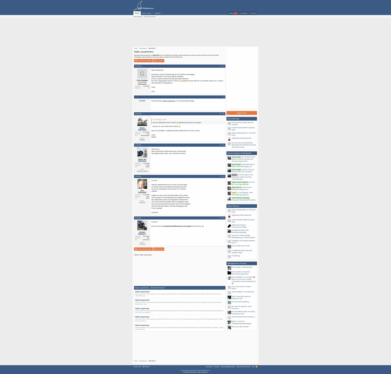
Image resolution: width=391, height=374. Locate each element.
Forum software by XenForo (195, 370)
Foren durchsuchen (149, 16)
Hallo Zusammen (142, 292)
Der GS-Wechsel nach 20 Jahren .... (244, 317)
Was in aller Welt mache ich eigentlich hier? (241, 297)
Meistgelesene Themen (237, 263)
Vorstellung (236, 256)
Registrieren (242, 113)
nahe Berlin (146, 240)
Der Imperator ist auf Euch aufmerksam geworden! (241, 273)
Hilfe (253, 367)
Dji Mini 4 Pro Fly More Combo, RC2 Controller (243, 170)
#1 (223, 66)
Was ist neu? (146, 13)
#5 (223, 218)
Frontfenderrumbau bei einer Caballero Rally (242, 251)
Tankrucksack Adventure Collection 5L (242, 188)
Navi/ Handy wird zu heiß (241, 246)
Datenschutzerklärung (243, 367)
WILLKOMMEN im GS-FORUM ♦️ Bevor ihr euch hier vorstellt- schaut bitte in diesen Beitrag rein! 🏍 (244, 280)
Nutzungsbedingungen (228, 367)
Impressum (209, 367)
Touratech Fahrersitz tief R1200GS (244, 199)
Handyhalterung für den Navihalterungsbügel (240, 231)
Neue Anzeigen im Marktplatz (239, 153)
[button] (152, 13)
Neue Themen (233, 206)
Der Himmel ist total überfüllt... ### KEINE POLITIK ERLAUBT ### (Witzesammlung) (244, 145)
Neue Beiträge (137, 16)
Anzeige (142, 101)
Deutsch (147, 367)
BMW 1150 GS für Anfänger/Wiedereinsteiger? (242, 322)
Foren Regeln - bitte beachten (242, 267)
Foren (137, 13)
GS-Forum (138, 367)
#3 (223, 145)
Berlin (147, 167)
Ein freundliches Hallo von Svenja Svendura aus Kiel (243, 312)
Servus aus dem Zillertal (240, 327)
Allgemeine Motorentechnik (241, 138)
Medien (157, 13)
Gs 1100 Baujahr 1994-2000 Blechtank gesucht (242, 194)
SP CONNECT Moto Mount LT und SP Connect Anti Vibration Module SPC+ (243, 159)
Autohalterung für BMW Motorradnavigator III (243, 165)
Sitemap (216, 367)
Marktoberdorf (145, 135)
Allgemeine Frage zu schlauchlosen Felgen (239, 226)
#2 (223, 114)
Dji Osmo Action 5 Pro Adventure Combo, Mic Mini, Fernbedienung (242, 177)
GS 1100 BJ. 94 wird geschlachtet (243, 183)
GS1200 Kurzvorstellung (240, 302)
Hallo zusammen (142, 308)
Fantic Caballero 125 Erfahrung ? (243, 292)
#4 (223, 176)
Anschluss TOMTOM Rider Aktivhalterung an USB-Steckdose (243, 236)
